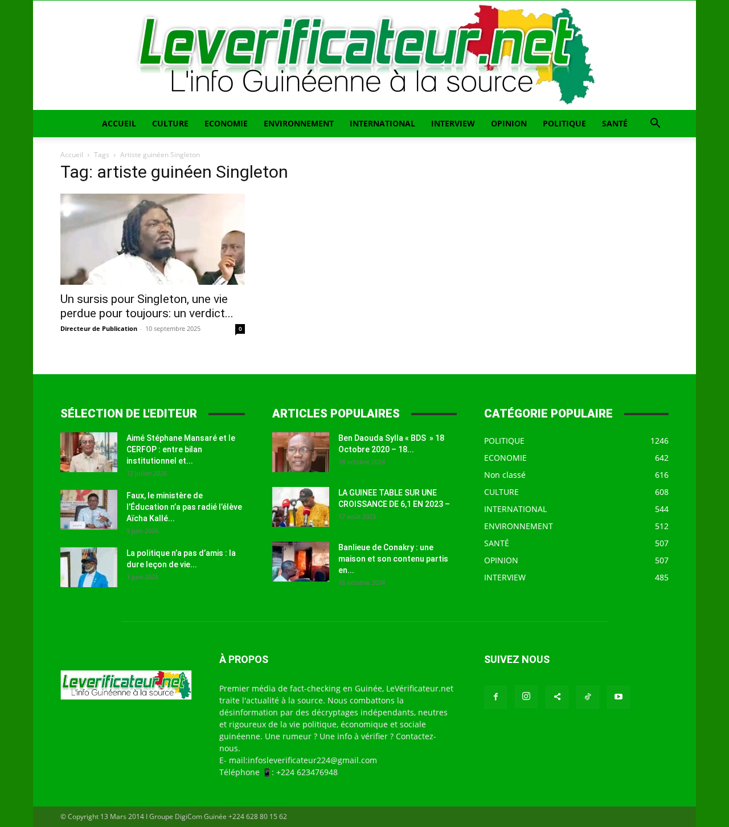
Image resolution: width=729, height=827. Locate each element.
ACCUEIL (119, 123)
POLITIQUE (564, 123)
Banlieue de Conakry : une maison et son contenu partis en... (393, 559)
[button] (655, 124)
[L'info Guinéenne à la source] (364, 55)
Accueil (71, 154)
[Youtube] (618, 697)
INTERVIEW (453, 123)
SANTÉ (615, 123)
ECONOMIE (226, 123)
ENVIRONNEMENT (299, 123)
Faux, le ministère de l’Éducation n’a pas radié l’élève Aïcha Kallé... (184, 507)
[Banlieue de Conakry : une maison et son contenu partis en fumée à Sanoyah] (300, 562)
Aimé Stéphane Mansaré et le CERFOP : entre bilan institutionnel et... (180, 449)
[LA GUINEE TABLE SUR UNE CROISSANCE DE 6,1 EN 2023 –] (300, 507)
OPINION (509, 123)
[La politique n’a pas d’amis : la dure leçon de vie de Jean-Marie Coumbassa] (88, 567)
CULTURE (170, 123)
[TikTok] (587, 697)
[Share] (557, 697)
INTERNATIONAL (382, 123)
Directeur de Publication (98, 328)
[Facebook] (495, 697)
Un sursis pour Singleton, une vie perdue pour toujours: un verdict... (147, 306)
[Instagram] (526, 696)
